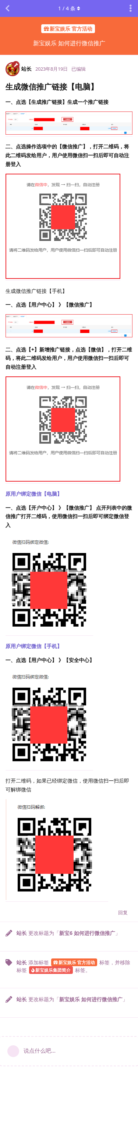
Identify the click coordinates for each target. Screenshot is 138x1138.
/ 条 (66, 8)
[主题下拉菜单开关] (130, 8)
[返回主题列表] (7, 8)
